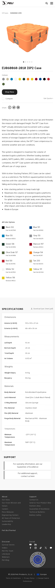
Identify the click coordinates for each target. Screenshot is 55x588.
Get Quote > (48, 98)
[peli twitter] (46, 548)
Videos (4, 548)
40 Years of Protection (11, 518)
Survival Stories (8, 545)
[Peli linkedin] (36, 545)
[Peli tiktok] (41, 548)
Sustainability (7, 521)
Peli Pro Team (7, 551)
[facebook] (10, 107)
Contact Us (33, 500)
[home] (8, 3)
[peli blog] (51, 548)
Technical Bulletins (37, 512)
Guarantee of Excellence (39, 509)
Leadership (6, 524)
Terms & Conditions (13, 578)
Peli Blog (5, 560)
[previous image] (10, 39)
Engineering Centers (10, 515)
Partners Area (35, 506)
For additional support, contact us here (27, 475)
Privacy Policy (29, 578)
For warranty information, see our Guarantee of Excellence (27, 465)
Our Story (6, 500)
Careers (5, 509)
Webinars (6, 557)
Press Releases (8, 512)
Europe (43, 574)
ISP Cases (5, 13)
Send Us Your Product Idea (40, 503)
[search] (47, 4)
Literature (6, 554)
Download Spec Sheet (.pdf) (43, 308)
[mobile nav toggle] (51, 2)
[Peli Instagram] (36, 548)
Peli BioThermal (9, 530)
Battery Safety (35, 515)
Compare (9, 99)
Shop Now (9, 92)
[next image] (45, 39)
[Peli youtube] (30, 545)
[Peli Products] (30, 548)
